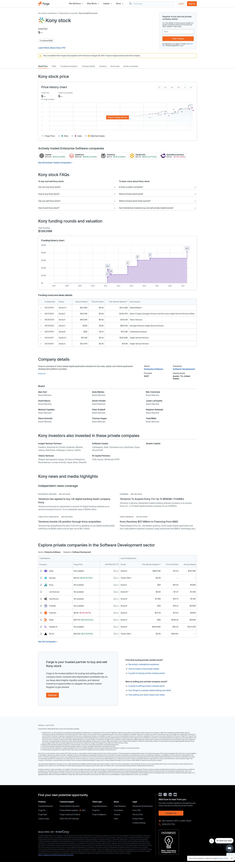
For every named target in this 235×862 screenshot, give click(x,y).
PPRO (117, 459)
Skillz (75, 462)
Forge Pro (42, 810)
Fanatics (42, 447)
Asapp (61, 459)
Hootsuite (70, 447)
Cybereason (97, 447)
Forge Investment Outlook (70, 814)
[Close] (232, 858)
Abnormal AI (52, 447)
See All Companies (47, 641)
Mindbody (108, 459)
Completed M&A (46, 41)
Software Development (184, 369)
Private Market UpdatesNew (72, 810)
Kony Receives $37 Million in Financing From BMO (149, 521)
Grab (106, 447)
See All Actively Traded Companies (54, 162)
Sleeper (41, 459)
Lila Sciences (54, 592)
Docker (62, 447)
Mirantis (79, 447)
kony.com (42, 373)
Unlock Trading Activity (117, 117)
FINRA (47, 832)
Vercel (51, 634)
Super (69, 462)
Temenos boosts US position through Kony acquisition (69, 521)
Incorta (55, 462)
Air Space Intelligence (74, 459)
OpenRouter (54, 599)
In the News (118, 810)
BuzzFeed (128, 447)
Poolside (52, 606)
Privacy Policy (137, 819)
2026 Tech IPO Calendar (69, 819)
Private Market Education (70, 806)
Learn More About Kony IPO (51, 48)
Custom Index (43, 819)
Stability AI (53, 627)
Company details (88, 66)
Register (52, 695)
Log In (181, 4)
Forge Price (42, 29)
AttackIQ (82, 462)
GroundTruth (97, 450)
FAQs (54, 66)
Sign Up (192, 4)
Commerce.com (116, 447)
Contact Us (170, 813)
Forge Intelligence (99, 814)
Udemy (41, 450)
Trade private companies (68, 13)
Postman (52, 613)
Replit (51, 620)
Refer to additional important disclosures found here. (56, 855)
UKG (94, 459)
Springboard (51, 459)
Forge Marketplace (45, 806)
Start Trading (178, 39)
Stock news (115, 66)
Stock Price (42, 66)
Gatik (51, 571)
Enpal (136, 447)
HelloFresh (50, 450)
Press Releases (120, 806)
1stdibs (77, 450)
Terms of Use (137, 814)
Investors (103, 66)
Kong (51, 585)
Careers (117, 814)
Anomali (62, 462)
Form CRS (136, 810)
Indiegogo (60, 450)
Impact (100, 459)
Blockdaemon (44, 462)
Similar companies (130, 66)
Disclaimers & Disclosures (142, 806)
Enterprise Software (153, 369)
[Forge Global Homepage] (43, 3)
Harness (52, 578)
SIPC (52, 832)
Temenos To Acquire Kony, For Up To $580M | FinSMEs (152, 498)
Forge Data (42, 814)
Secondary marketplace (47, 13)
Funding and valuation (68, 66)
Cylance (69, 450)
